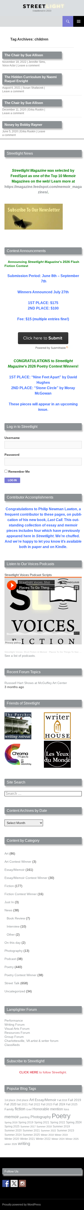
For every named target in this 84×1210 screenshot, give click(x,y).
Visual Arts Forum (17, 1028)
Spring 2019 (25, 1122)
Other (11, 934)
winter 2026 (10, 1144)
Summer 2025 (31, 1134)
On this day (12, 942)
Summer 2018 (44, 1126)
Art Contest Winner (17, 861)
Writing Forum (14, 1024)
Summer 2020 (13, 1130)
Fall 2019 (74, 1100)
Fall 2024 (59, 1104)
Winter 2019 (61, 1134)
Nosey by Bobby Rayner (23, 124)
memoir (11, 1116)
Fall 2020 (10, 1104)
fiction (20, 1109)
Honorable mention (47, 1109)
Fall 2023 (46, 1104)
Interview (13, 926)
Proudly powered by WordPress (21, 1204)
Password (11, 454)
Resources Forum (17, 1032)
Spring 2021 (41, 1122)
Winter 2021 (27, 1138)
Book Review (16, 918)
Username (12, 438)
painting (25, 1117)
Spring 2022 (57, 1122)
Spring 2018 (10, 1122)
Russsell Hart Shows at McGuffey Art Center (35, 683)
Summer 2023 (65, 1130)
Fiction (9, 886)
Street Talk (11, 983)
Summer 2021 (31, 1130)
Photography (13, 951)
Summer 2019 (61, 1126)
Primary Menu (78, 21)
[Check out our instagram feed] (22, 1183)
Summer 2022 (48, 1130)
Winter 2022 (43, 1138)
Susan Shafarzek (33, 87)
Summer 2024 (13, 1134)
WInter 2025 (72, 1139)
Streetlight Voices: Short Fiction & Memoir (25, 652)
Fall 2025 (72, 1104)
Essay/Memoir (14, 869)
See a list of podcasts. (20, 655)
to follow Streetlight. (43, 1072)
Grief (29, 1109)
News (8, 910)
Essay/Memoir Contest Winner (25, 878)
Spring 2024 (74, 1122)
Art (6, 853)
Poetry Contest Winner (20, 975)
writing (24, 1143)
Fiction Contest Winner (20, 894)
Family (9, 1109)
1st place (9, 1100)
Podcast (10, 959)
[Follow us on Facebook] (5, 1183)
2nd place (22, 1100)
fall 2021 (22, 1104)
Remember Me (18, 471)
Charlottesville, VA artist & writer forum (31, 1041)
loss (66, 1109)
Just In (9, 902)
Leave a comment (28, 65)
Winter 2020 (11, 1138)
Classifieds (12, 1045)
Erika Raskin (36, 109)
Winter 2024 (58, 1139)
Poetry (9, 967)
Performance (13, 1020)
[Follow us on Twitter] (14, 1183)
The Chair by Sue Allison (23, 55)
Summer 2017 (28, 1126)
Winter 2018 (47, 1134)
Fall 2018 (62, 1100)
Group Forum (14, 1036)
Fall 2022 (34, 1104)
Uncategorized (14, 991)
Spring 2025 (11, 1126)
